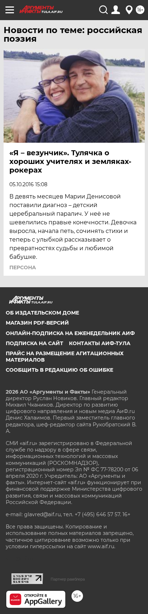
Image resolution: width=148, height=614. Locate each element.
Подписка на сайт (34, 343)
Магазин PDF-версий (37, 323)
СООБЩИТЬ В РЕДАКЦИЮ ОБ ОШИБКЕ (59, 370)
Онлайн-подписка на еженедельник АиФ (70, 333)
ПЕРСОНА (22, 267)
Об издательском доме (42, 313)
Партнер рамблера (68, 579)
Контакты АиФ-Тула (99, 343)
